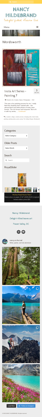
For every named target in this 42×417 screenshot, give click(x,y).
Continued (22, 111)
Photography (26, 100)
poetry (21, 119)
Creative (16, 100)
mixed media (35, 116)
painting (6, 119)
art (5, 116)
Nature (21, 100)
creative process (19, 116)
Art (12, 100)
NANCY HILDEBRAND (21, 12)
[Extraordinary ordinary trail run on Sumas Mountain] (21, 266)
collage (13, 116)
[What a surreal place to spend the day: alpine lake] (21, 383)
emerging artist (27, 116)
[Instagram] (18, 232)
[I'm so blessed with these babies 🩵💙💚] (21, 305)
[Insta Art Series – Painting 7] (21, 67)
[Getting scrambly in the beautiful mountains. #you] (21, 344)
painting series (12, 119)
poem (17, 119)
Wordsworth (37, 119)
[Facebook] (23, 232)
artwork (9, 116)
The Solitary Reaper (28, 119)
